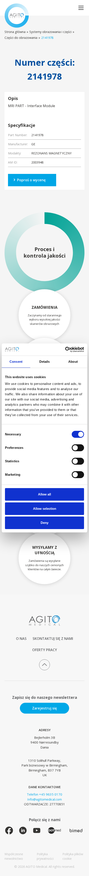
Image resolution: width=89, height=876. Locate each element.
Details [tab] (44, 361)
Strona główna (15, 32)
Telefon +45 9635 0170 (44, 794)
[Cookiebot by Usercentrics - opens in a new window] (65, 349)
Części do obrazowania (21, 38)
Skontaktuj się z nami (53, 638)
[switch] (78, 447)
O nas (21, 638)
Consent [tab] (16, 361)
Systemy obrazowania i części (50, 32)
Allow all (44, 494)
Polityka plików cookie (72, 856)
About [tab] (73, 361)
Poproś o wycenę (31, 180)
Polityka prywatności (45, 856)
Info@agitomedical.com (44, 799)
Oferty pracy (44, 649)
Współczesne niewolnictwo (14, 856)
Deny (44, 523)
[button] (80, 8)
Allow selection (44, 508)
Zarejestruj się (44, 708)
